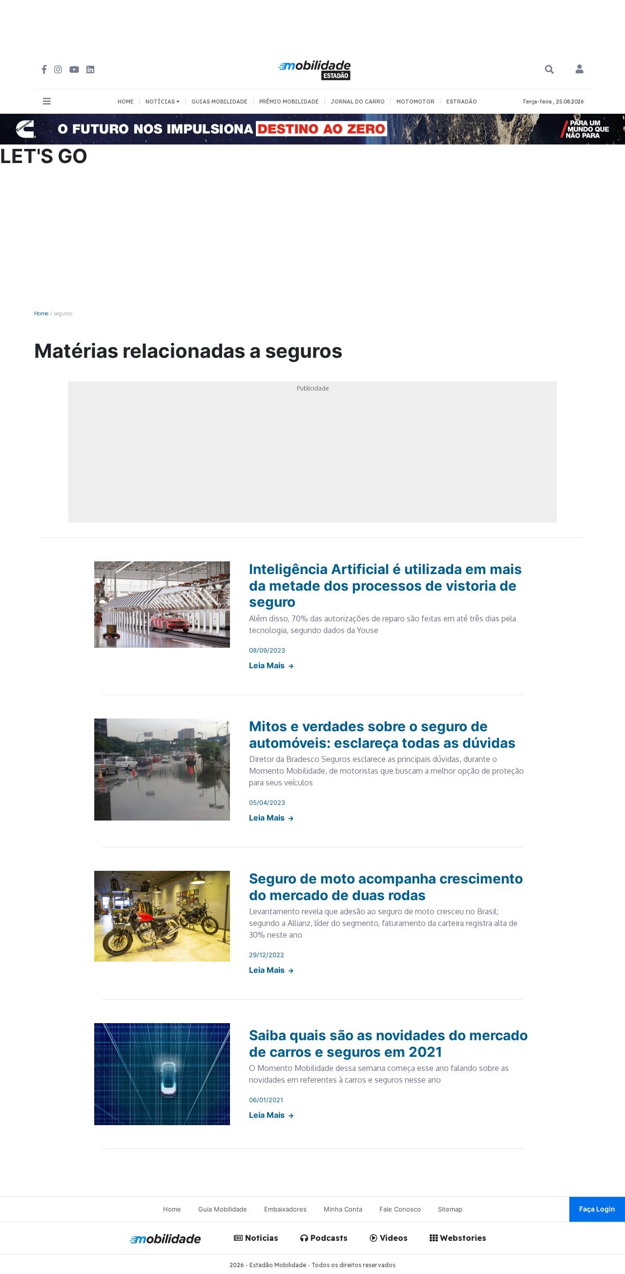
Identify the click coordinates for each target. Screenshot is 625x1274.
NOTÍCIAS (161, 101)
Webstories (462, 1238)
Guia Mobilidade (222, 1209)
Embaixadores (285, 1209)
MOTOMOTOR (415, 101)
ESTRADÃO (461, 101)
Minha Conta (343, 1209)
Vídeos (392, 1238)
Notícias (260, 1238)
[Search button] (549, 69)
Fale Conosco (400, 1209)
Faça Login (597, 1209)
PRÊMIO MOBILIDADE (289, 101)
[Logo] (316, 69)
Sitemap (450, 1209)
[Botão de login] (579, 70)
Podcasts (328, 1238)
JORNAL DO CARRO (358, 101)
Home (41, 313)
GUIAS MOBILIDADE (219, 101)
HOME (126, 101)
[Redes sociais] (44, 69)
